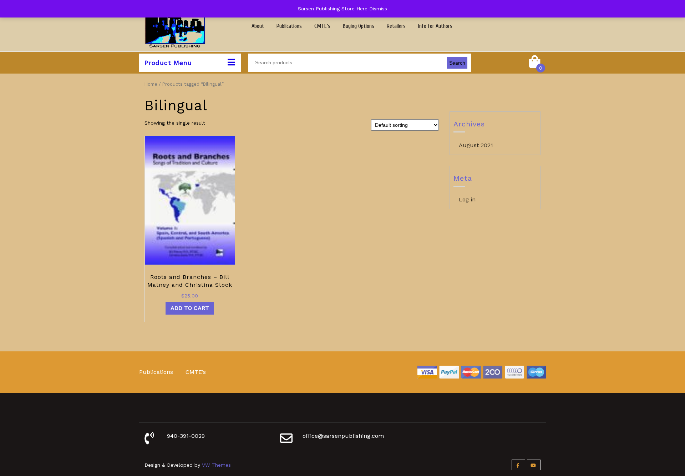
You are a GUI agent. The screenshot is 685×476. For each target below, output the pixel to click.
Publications (289, 26)
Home (150, 84)
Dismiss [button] (378, 8)
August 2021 (476, 145)
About (258, 26)
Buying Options (358, 26)
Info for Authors (435, 26)
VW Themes (215, 465)
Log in (467, 199)
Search (457, 62)
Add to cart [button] (190, 308)
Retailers (396, 26)
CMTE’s (322, 26)
